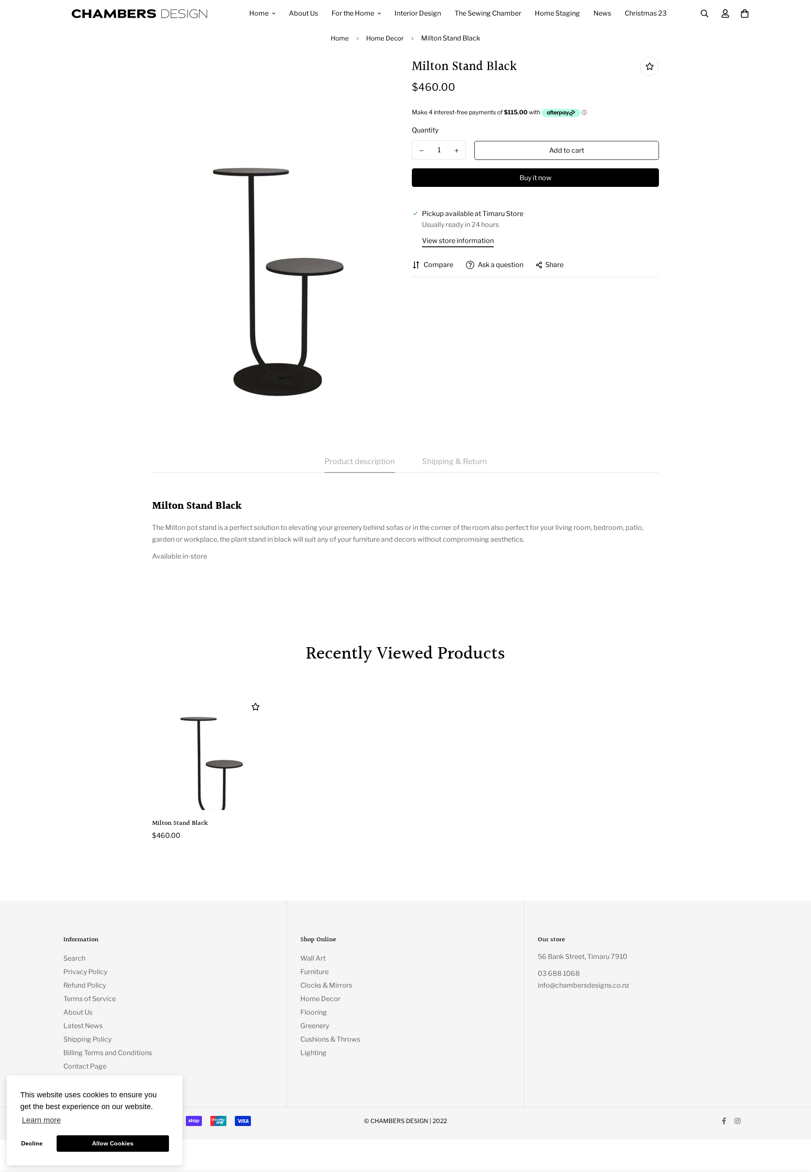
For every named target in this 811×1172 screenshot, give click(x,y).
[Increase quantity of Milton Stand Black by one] (456, 150)
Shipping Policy (87, 1039)
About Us (303, 13)
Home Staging (557, 13)
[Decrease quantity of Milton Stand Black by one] (421, 150)
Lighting (313, 1053)
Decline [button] (32, 1143)
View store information (458, 241)
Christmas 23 (646, 13)
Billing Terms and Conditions (107, 1053)
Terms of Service (89, 999)
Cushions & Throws (330, 1039)
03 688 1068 (559, 973)
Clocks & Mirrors (326, 985)
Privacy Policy (85, 972)
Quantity (425, 130)
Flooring (313, 1012)
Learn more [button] (41, 1120)
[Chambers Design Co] (139, 13)
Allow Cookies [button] (112, 1143)
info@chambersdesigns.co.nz (583, 985)
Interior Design (418, 13)
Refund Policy (84, 985)
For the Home (353, 13)
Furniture (314, 972)
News (602, 13)
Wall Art (313, 958)
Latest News (83, 1026)
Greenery (314, 1026)
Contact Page (84, 1066)
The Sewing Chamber (487, 13)
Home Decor (385, 38)
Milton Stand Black (180, 823)
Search (74, 958)
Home (259, 13)
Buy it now (536, 178)
